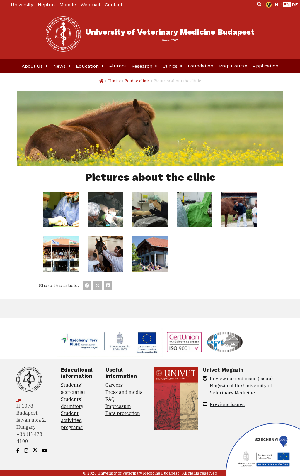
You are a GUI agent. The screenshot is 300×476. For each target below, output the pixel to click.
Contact (113, 4)
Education (88, 66)
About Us (33, 66)
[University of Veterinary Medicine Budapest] (63, 34)
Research (143, 66)
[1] (259, 4)
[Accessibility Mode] (267, 4)
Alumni (117, 66)
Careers (114, 385)
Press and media (124, 392)
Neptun (46, 4)
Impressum (118, 406)
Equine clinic (137, 81)
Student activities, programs (72, 420)
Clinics (171, 66)
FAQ (110, 399)
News (60, 66)
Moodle (67, 4)
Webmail (90, 4)
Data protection (122, 413)
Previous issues (227, 404)
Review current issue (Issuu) (241, 379)
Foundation (200, 66)
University (22, 4)
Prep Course (233, 66)
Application (265, 66)
